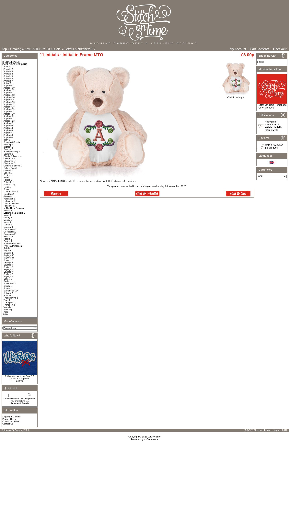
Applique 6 (8, 130)
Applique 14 (9, 97)
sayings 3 (8, 262)
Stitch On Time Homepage (273, 105)
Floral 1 (7, 187)
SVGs (5, 314)
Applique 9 (8, 137)
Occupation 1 (10, 229)
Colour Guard (10, 168)
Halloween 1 (9, 199)
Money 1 (8, 220)
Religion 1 (8, 248)
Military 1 (8, 217)
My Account (238, 49)
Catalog (15, 49)
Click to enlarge (235, 97)
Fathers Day (10, 184)
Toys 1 (7, 300)
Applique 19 (9, 109)
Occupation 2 (10, 232)
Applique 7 (8, 132)
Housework (9, 206)
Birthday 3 (8, 149)
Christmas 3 (9, 163)
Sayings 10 (9, 255)
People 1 (8, 239)
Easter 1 (8, 175)
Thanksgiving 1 (11, 298)
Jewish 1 (8, 210)
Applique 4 (8, 125)
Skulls (6, 281)
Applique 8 (8, 135)
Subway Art (9, 293)
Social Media (10, 283)
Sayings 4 (8, 265)
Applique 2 (8, 111)
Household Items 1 (12, 203)
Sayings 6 (8, 269)
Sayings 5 (8, 267)
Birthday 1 (8, 144)
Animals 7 (8, 81)
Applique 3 (8, 123)
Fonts (6, 189)
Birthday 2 (8, 147)
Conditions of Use (10, 421)
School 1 (8, 279)
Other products (266, 107)
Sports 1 (8, 286)
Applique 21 (9, 116)
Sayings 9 (8, 276)
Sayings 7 (8, 272)
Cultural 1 (8, 170)
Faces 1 (7, 177)
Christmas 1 (9, 158)
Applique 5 (8, 128)
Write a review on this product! (274, 146)
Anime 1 (7, 83)
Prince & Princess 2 (13, 246)
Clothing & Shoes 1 (13, 165)
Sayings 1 (8, 253)
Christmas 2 (9, 161)
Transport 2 (9, 305)
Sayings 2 (8, 260)
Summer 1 (8, 295)
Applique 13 (9, 95)
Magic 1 (7, 215)
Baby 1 (7, 140)
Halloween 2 (9, 201)
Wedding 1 (9, 309)
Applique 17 (9, 104)
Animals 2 (8, 69)
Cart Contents (259, 49)
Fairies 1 (8, 180)
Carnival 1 (8, 154)
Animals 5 (8, 76)
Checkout (279, 49)
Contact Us (7, 424)
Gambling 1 (9, 194)
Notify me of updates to (273, 125)
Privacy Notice (9, 419)
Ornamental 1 (10, 234)
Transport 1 (9, 302)
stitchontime (154, 436)
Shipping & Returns (11, 416)
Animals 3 (8, 71)
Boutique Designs (12, 151)
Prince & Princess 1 (13, 243)
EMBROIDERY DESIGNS (43, 49)
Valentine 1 (9, 307)
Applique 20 (9, 114)
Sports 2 (8, 288)
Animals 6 (8, 78)
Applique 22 (9, 118)
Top (4, 49)
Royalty (7, 250)
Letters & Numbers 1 (78, 49)
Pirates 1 (8, 241)
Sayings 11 (9, 257)
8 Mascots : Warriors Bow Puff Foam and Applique (19, 377)
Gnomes (8, 196)
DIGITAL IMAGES (10, 62)
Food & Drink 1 (11, 191)
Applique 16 (9, 102)
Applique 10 (9, 88)
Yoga (6, 312)
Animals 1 (8, 66)
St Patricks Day (11, 290)
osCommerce (151, 439)
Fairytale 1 (9, 182)
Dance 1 (8, 173)
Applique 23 (9, 121)
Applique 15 (9, 99)
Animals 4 (8, 74)
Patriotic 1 (8, 236)
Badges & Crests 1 (13, 142)
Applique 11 (9, 90)
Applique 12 (9, 92)
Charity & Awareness (14, 156)
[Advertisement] (144, 474)
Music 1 (7, 222)
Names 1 (8, 224)
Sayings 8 (8, 274)
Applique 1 (8, 85)
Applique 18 (9, 107)
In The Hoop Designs (14, 208)
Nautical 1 (8, 227)
